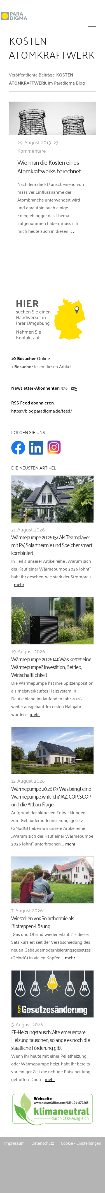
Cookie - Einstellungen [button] (81, 1143)
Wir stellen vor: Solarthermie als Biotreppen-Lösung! (42, 921)
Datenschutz (42, 1143)
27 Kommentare (38, 146)
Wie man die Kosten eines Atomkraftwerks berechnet (49, 166)
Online (30, 358)
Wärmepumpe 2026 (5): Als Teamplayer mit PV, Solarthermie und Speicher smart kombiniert (51, 544)
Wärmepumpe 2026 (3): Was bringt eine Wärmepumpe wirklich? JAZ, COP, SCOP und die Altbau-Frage (51, 796)
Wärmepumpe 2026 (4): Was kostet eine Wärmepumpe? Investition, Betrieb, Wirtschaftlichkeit (51, 666)
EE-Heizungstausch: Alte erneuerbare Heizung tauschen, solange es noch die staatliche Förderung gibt (50, 1039)
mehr (19, 584)
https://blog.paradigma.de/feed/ (41, 411)
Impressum (14, 1143)
